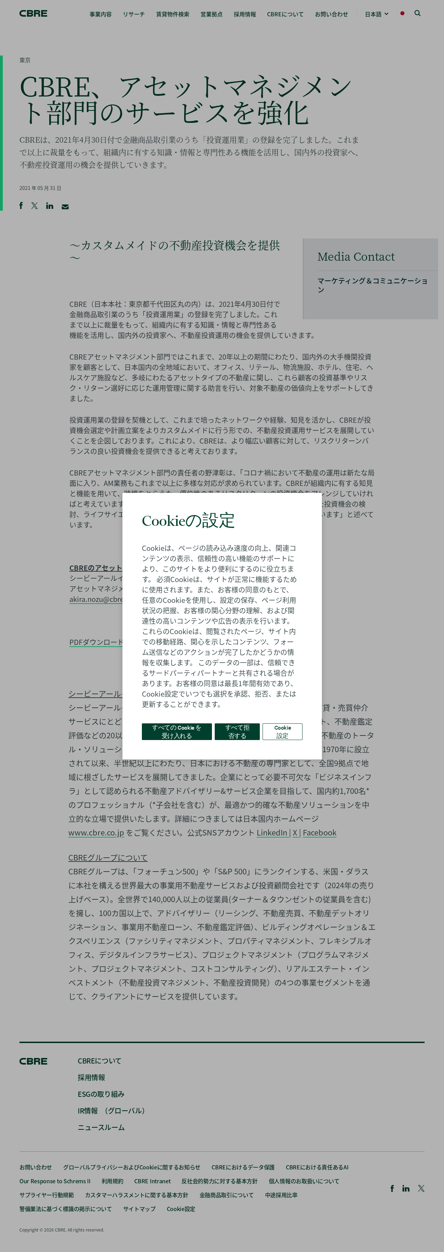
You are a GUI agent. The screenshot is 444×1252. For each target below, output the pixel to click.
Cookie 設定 (282, 731)
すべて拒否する (237, 731)
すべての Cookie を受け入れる (177, 731)
